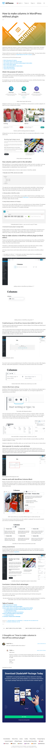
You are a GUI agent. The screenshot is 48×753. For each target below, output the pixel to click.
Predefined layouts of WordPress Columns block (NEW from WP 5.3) (18, 609)
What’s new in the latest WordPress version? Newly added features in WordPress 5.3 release (15, 628)
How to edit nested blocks (9, 67)
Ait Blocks (39, 3)
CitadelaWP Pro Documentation (30, 620)
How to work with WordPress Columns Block (13, 613)
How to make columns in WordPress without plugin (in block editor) (17, 63)
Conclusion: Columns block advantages (11, 616)
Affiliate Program (18, 741)
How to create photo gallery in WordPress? (35, 628)
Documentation (6, 738)
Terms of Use (15, 738)
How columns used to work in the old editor (12, 61)
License (21, 738)
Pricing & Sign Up (41, 738)
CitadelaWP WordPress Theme (30, 747)
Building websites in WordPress (15, 620)
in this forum (25, 197)
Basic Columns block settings (9, 64)
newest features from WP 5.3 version (24, 54)
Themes (26, 3)
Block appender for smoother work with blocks (14, 612)
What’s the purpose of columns (10, 60)
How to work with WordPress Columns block (12, 65)
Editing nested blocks (9, 615)
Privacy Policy (33, 738)
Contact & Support (9, 741)
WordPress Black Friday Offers (30, 741)
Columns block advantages (9, 68)
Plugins (32, 3)
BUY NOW (24, 716)
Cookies (26, 738)
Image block (16, 551)
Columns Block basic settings (10, 610)
